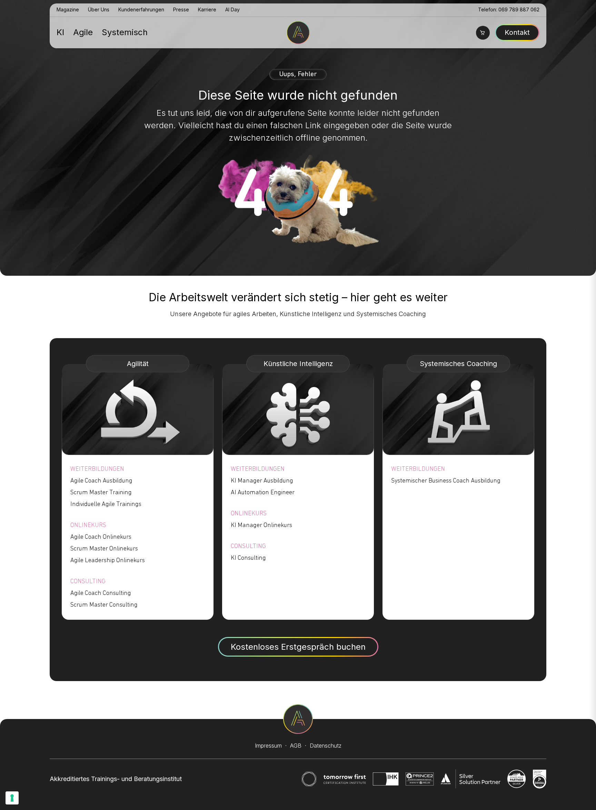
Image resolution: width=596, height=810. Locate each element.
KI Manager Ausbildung (262, 481)
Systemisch (125, 32)
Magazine (68, 9)
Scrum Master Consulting (104, 605)
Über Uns (98, 9)
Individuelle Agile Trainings (105, 505)
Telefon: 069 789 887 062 (508, 9)
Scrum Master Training (101, 493)
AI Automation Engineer (263, 493)
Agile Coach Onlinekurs (100, 537)
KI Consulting (248, 558)
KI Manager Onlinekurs (261, 526)
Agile (83, 32)
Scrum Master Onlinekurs (104, 549)
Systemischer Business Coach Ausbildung (445, 481)
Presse (181, 9)
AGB (295, 745)
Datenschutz (325, 745)
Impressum (268, 745)
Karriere (207, 9)
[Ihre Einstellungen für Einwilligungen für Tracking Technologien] (12, 797)
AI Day (232, 9)
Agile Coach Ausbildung (101, 481)
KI (60, 32)
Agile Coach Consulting (100, 593)
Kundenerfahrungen (141, 9)
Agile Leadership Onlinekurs (107, 561)
